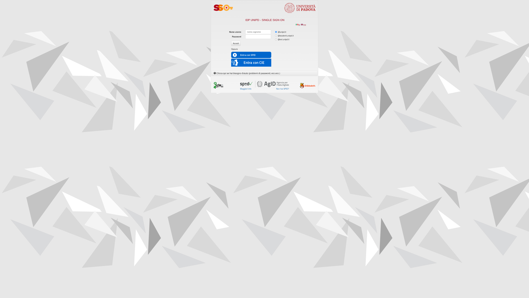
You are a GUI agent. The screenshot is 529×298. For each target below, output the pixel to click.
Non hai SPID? (282, 88)
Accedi (236, 43)
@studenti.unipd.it (286, 35)
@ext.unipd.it (283, 39)
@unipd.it (282, 31)
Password (236, 36)
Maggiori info (245, 88)
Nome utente (235, 31)
